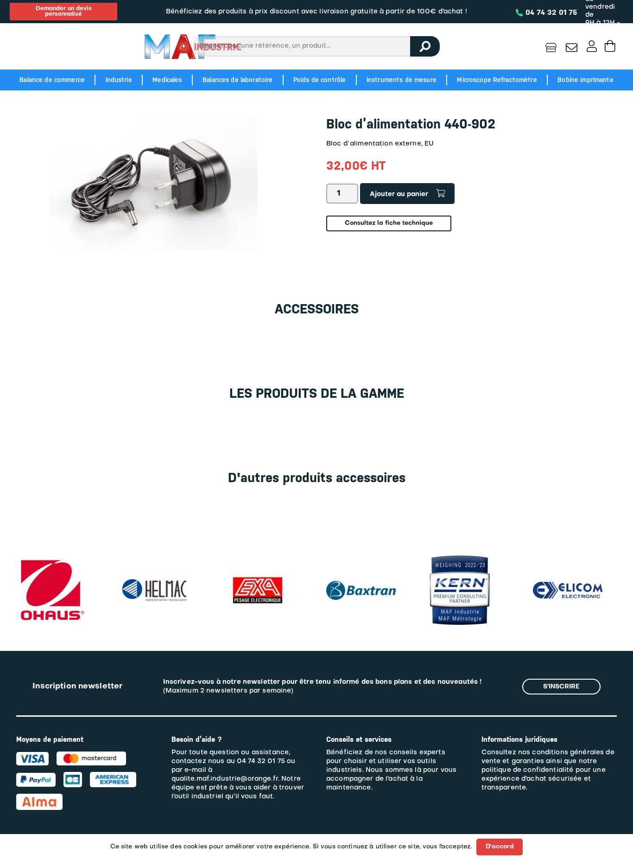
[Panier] (610, 46)
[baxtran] (361, 577)
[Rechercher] (425, 46)
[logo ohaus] (51, 560)
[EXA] (257, 560)
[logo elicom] (567, 586)
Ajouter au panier (399, 194)
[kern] (460, 560)
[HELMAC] (154, 583)
